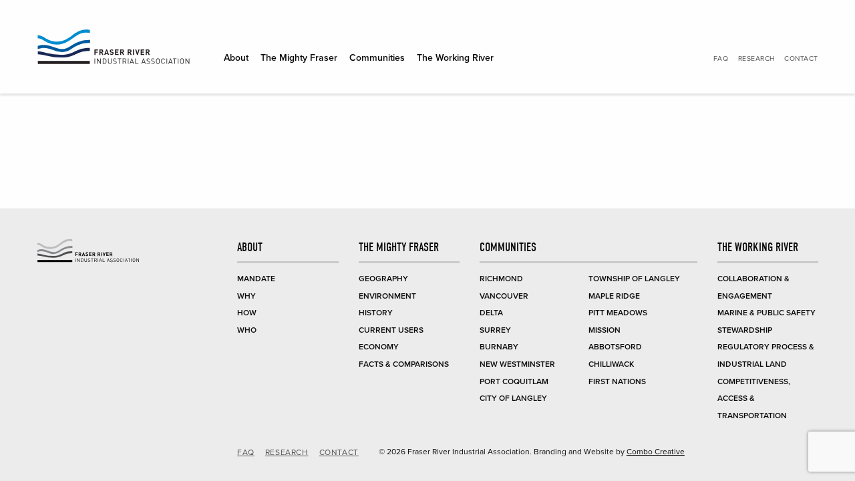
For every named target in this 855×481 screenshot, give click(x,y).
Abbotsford (615, 346)
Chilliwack (611, 364)
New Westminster (517, 364)
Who (246, 330)
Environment (387, 296)
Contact (801, 58)
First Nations (617, 381)
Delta (491, 312)
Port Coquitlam (514, 381)
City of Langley (513, 398)
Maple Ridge (614, 296)
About (236, 57)
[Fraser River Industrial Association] (113, 49)
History (376, 312)
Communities (377, 57)
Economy (379, 346)
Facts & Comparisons (404, 364)
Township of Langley (634, 278)
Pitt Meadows (617, 312)
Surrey (495, 330)
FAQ (721, 58)
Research (756, 58)
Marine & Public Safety (766, 312)
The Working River (455, 57)
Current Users (391, 330)
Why (246, 296)
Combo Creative (656, 451)
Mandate (256, 278)
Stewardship (744, 330)
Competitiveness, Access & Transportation (753, 398)
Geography (383, 278)
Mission (604, 330)
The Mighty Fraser (299, 57)
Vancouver (504, 296)
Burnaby (499, 346)
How (246, 312)
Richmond (501, 278)
